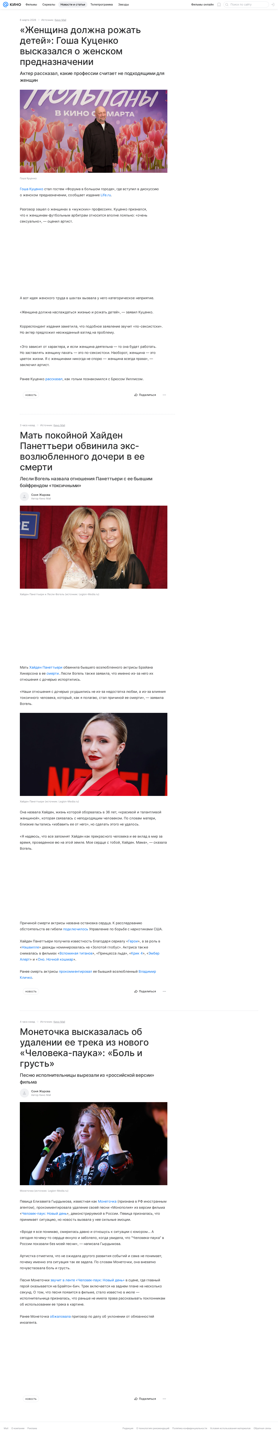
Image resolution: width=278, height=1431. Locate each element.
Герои (133, 941)
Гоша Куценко (31, 189)
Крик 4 (137, 953)
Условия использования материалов (230, 1428)
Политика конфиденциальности (189, 1428)
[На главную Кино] (14, 4)
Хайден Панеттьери (45, 667)
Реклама (32, 1428)
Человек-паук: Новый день (44, 1213)
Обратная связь (262, 1428)
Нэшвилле (30, 947)
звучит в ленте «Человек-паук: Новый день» (87, 1280)
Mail (6, 1428)
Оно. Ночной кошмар (55, 959)
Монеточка (107, 1201)
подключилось (75, 929)
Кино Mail (60, 19)
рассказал (54, 379)
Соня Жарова (40, 495)
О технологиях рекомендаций (152, 1428)
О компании (17, 1428)
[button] (93, 132)
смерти (53, 673)
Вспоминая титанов (76, 953)
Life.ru (106, 195)
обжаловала (60, 1316)
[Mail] (5, 4)
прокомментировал (75, 971)
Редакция (128, 1428)
